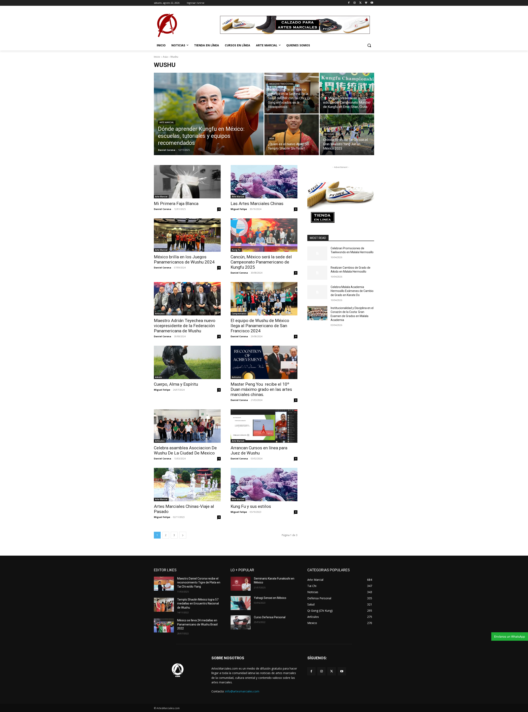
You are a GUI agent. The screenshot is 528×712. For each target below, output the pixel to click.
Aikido (158, 377)
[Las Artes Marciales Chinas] (264, 181)
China (328, 92)
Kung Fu (236, 249)
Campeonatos (239, 313)
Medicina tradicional (281, 84)
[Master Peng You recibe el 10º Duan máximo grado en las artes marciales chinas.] (264, 362)
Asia (165, 57)
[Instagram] (354, 3)
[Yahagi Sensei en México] (241, 603)
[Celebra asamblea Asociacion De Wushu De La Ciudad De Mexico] (187, 426)
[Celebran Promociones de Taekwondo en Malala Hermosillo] (317, 253)
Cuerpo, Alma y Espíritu (176, 384)
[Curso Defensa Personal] (241, 622)
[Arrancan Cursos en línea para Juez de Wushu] (264, 426)
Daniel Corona (162, 209)
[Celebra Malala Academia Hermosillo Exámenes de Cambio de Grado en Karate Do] (317, 292)
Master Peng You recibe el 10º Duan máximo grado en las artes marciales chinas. (261, 389)
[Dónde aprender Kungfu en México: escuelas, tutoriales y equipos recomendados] (209, 114)
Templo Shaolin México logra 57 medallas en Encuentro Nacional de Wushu (198, 603)
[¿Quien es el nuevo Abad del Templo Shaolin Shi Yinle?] (291, 134)
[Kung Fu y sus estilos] (264, 484)
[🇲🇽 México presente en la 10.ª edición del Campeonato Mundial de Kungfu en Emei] (347, 93)
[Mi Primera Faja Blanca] (187, 181)
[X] (360, 3)
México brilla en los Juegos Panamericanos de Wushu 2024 (184, 259)
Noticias (329, 134)
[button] (369, 45)
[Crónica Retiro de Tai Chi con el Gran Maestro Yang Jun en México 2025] (347, 134)
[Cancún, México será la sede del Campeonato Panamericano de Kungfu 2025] (264, 235)
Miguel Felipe (239, 209)
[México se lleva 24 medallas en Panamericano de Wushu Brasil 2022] (164, 625)
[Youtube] (371, 3)
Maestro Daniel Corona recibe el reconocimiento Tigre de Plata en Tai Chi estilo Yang (198, 582)
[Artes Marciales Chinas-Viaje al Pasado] (187, 484)
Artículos (160, 313)
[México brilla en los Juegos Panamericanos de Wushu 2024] (187, 235)
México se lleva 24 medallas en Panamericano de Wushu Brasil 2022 (197, 624)
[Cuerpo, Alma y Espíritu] (187, 362)
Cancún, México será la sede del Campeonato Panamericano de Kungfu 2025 (261, 262)
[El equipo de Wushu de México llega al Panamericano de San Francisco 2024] (264, 298)
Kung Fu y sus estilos (251, 506)
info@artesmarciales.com (242, 691)
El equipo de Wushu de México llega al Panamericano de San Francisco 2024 (260, 325)
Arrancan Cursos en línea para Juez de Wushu (259, 450)
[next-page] (182, 535)
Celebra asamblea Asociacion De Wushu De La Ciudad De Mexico (185, 450)
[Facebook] (348, 3)
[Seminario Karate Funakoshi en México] (241, 584)
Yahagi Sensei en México (270, 598)
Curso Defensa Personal (269, 617)
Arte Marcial (166, 122)
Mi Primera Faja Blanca (176, 203)
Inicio (157, 57)
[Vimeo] (366, 3)
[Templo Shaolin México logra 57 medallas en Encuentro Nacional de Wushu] (164, 605)
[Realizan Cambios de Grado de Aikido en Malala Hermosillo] (317, 273)
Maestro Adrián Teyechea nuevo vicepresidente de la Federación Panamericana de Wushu (184, 325)
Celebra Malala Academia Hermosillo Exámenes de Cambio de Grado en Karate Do (352, 291)
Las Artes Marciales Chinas (257, 203)
